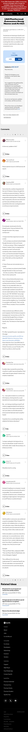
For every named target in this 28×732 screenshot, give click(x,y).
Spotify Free (7, 694)
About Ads (6, 721)
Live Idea (14, 55)
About (5, 630)
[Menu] (25, 14)
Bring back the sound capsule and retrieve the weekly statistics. (11, 589)
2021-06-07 (15, 67)
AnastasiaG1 (5, 605)
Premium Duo (7, 685)
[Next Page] (23, 134)
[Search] (18, 14)
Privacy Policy (6, 716)
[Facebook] (15, 701)
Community (8, 14)
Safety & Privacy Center (8, 714)
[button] (10, 59)
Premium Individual (9, 681)
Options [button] (24, 30)
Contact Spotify (8, 674)
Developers (7, 647)
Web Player (7, 667)
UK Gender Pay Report (8, 729)
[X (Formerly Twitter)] (10, 701)
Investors (6, 654)
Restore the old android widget (11, 611)
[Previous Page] (5, 134)
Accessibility (11, 721)
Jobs (5, 633)
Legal (5, 711)
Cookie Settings (7, 719)
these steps (17, 8)
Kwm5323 (5, 615)
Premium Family (8, 688)
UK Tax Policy (6, 726)
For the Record (8, 636)
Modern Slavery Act (7, 724)
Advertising (7, 650)
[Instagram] (5, 701)
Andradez (5, 594)
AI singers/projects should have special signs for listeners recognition (13, 600)
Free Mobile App (8, 671)
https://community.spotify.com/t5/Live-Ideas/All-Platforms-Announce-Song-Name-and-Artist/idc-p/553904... (13, 338)
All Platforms (7, 117)
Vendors (6, 657)
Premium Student (8, 691)
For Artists (6, 644)
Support (6, 664)
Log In (21, 14)
